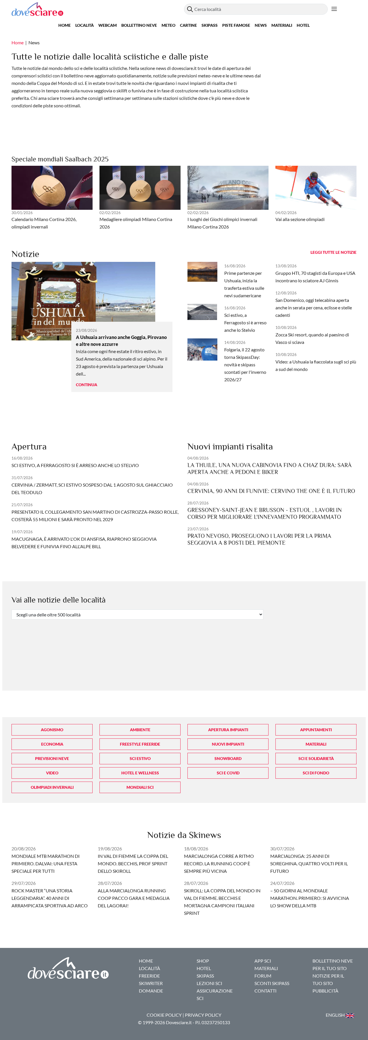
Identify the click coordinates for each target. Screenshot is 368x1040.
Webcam (107, 25)
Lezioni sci (209, 983)
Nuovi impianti (228, 744)
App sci (262, 960)
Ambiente (140, 729)
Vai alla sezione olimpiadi (300, 219)
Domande (151, 990)
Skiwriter (151, 983)
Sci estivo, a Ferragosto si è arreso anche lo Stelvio (245, 322)
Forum (262, 975)
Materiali (281, 25)
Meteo (168, 25)
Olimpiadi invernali (52, 787)
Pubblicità (325, 990)
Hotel (303, 25)
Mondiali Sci (140, 787)
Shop (203, 960)
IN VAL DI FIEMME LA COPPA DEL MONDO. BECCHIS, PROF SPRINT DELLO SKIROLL (133, 863)
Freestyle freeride (140, 744)
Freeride (149, 975)
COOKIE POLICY (164, 1015)
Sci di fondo (316, 772)
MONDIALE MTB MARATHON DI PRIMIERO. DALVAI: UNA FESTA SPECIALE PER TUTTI (46, 863)
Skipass (210, 25)
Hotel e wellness (140, 772)
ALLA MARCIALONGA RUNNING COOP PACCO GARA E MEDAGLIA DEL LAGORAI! (134, 898)
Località (84, 25)
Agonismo (52, 729)
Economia (52, 744)
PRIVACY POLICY (203, 1015)
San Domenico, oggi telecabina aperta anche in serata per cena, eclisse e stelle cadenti (313, 307)
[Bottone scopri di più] (334, 9)
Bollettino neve (139, 25)
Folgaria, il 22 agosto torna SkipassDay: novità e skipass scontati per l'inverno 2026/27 (245, 364)
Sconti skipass (271, 983)
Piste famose (236, 25)
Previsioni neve (52, 758)
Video (52, 772)
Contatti (265, 990)
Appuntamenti (316, 729)
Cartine (188, 25)
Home (64, 25)
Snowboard (227, 758)
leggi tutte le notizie (333, 252)
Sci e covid (228, 772)
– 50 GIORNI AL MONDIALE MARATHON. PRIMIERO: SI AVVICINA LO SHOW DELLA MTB (309, 898)
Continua (86, 384)
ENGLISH (336, 1015)
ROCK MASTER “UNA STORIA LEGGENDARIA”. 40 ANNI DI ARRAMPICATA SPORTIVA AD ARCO (50, 898)
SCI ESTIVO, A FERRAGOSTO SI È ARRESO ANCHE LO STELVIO (75, 465)
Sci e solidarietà (316, 758)
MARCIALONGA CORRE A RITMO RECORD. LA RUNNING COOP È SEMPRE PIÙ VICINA (219, 863)
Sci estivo (140, 758)
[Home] (98, 9)
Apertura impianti (228, 729)
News (261, 25)
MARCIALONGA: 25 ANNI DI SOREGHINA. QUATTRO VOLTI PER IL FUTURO (309, 863)
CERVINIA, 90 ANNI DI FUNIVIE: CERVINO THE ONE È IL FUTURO (271, 491)
